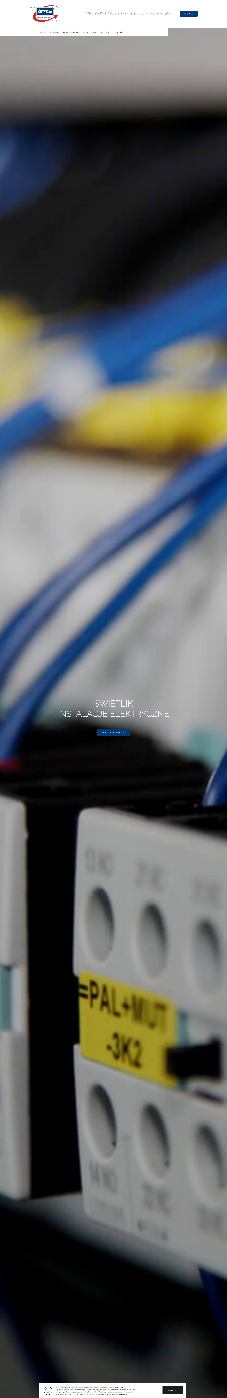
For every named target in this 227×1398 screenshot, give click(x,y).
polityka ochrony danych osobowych (113, 1394)
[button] (172, 1390)
